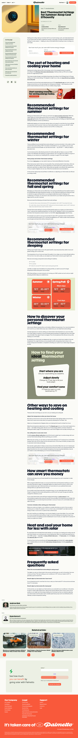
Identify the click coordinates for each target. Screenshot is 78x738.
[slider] (51, 53)
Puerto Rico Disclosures (27, 713)
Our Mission (7, 704)
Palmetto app (54, 426)
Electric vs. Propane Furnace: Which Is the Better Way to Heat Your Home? (14, 651)
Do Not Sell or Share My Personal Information (29, 716)
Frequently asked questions (11, 75)
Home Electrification (49, 8)
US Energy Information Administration (44, 71)
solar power (63, 535)
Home (42, 8)
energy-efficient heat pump (51, 535)
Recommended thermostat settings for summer (11, 46)
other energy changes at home (53, 542)
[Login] (67, 2)
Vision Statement (8, 706)
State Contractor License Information (30, 711)
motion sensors (62, 496)
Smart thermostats (60, 212)
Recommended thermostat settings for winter (11, 50)
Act (13, 2)
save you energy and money (61, 115)
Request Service (43, 704)
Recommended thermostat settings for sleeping (11, 57)
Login (41, 708)
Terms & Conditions (26, 704)
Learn (3, 2)
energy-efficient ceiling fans (38, 435)
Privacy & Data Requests (27, 706)
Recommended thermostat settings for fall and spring (11, 54)
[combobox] (36, 53)
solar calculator (69, 540)
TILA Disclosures (25, 710)
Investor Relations (8, 708)
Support (41, 702)
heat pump (36, 161)
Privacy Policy (25, 702)
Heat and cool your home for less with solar (11, 72)
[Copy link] (8, 81)
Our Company (7, 702)
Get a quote (72, 2)
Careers (6, 711)
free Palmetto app (60, 82)
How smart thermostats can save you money (11, 68)
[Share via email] (11, 81)
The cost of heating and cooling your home (10, 43)
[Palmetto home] (39, 2)
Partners (61, 2)
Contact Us (42, 706)
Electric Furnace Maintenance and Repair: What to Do (62, 651)
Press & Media (8, 710)
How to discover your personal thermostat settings (11, 61)
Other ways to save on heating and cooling (11, 65)
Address (43, 667)
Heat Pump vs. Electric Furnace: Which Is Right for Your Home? (38, 651)
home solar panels (52, 540)
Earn (8, 2)
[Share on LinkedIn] (15, 81)
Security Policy (25, 708)
